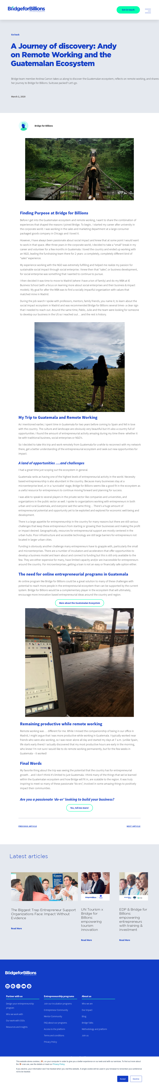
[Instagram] (18, 986)
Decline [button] (136, 1078)
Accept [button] (123, 1078)
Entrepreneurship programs (59, 996)
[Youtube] (23, 986)
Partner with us (14, 996)
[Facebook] (13, 986)
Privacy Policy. (59, 1064)
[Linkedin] (7, 986)
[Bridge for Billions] (20, 974)
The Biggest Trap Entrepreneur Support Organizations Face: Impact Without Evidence (43, 914)
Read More (16, 928)
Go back (15, 34)
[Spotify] (29, 986)
